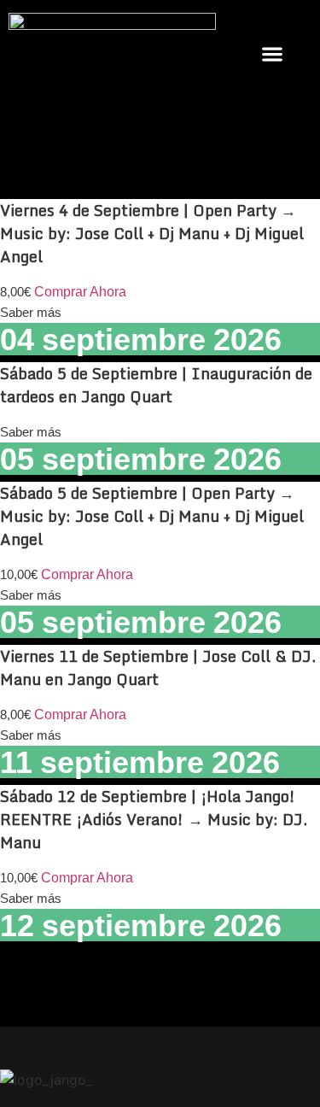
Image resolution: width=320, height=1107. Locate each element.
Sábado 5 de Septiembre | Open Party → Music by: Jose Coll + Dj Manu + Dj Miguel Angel (152, 516)
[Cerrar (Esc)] (263, 19)
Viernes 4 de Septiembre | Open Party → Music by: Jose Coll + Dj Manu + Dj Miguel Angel (152, 233)
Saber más (30, 312)
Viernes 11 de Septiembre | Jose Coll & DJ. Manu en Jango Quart (158, 667)
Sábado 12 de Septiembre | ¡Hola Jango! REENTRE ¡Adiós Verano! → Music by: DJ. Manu (153, 819)
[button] (271, 53)
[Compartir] (226, 19)
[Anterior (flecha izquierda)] (30, 553)
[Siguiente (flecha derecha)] (290, 553)
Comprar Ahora (80, 291)
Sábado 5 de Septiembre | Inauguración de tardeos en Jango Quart (156, 384)
